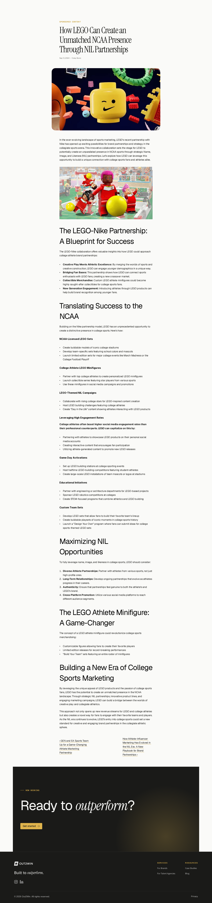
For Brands (162, 868)
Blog (187, 873)
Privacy (194, 896)
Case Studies (191, 868)
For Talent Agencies (166, 873)
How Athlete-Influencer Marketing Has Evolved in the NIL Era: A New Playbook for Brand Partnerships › (137, 746)
